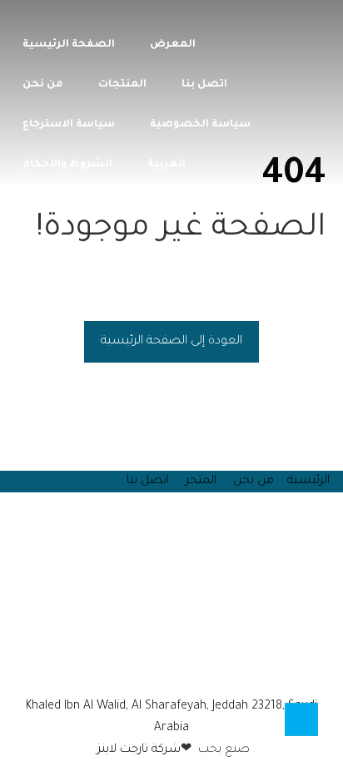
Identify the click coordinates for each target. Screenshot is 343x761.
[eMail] (157, 663)
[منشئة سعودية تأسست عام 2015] (311, 21)
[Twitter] (186, 663)
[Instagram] (176, 663)
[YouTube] (167, 663)
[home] (147, 663)
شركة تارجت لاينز (137, 750)
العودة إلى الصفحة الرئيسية (171, 341)
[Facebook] (196, 663)
